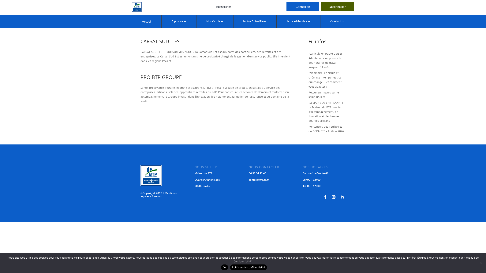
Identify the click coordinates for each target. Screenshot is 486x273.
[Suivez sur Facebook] (325, 197)
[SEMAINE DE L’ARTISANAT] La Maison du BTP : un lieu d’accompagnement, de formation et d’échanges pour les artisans (325, 111)
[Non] (481, 263)
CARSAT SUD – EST (161, 41)
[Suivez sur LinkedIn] (342, 197)
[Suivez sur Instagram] (333, 197)
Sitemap (157, 196)
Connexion (303, 6)
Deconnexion (337, 6)
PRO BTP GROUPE (161, 77)
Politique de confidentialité (248, 267)
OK (224, 267)
